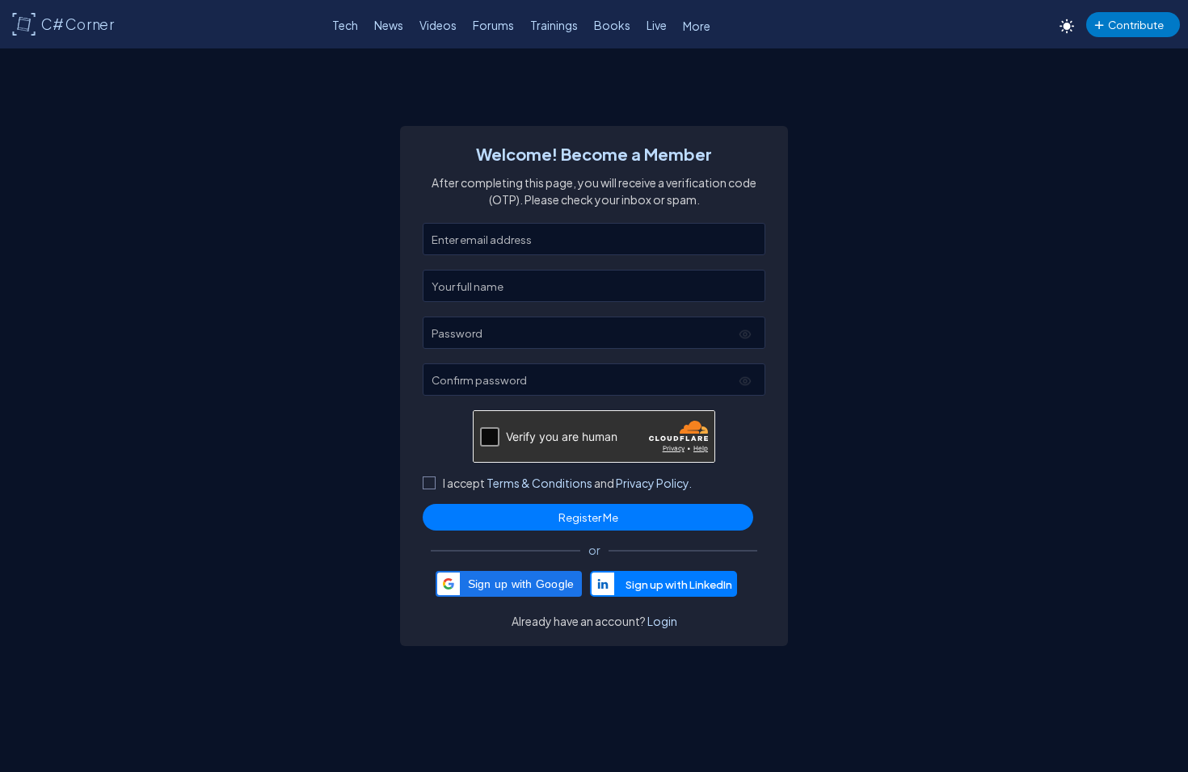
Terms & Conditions (539, 483)
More (696, 26)
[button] (509, 584)
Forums (493, 25)
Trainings (554, 25)
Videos (438, 25)
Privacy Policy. (654, 483)
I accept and (567, 483)
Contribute (1136, 24)
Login (662, 621)
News (388, 25)
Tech (345, 25)
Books (612, 25)
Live (657, 25)
